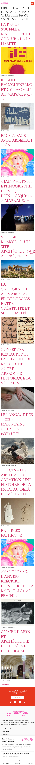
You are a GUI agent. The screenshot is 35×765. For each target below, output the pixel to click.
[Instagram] (24, 702)
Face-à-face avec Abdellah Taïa (16, 140)
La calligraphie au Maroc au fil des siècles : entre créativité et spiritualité (16, 298)
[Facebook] (15, 702)
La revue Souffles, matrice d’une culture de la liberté (16, 34)
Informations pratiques (7, 728)
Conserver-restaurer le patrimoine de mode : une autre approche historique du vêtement (16, 366)
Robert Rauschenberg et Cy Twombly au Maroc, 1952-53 (16, 89)
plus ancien (5, 684)
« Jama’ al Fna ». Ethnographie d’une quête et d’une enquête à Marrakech (17, 191)
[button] (32, 3)
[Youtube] (20, 702)
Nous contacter (5, 734)
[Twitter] (10, 702)
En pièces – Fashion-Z (12, 533)
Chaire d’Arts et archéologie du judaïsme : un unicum (15, 641)
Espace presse (5, 731)
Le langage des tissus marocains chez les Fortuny (17, 424)
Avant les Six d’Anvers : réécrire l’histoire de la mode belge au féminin (17, 583)
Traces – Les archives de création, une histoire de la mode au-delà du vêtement (16, 482)
